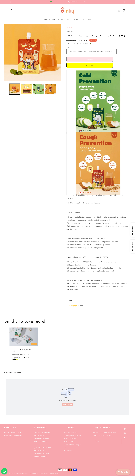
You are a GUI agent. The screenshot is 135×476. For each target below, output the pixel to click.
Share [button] (70, 301)
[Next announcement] (124, 2)
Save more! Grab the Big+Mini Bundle (22, 350)
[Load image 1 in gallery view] (14, 89)
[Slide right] (59, 89)
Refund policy (34, 473)
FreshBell (70, 27)
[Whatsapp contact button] (4, 471)
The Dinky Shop (13, 473)
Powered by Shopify (22, 473)
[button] (11, 10)
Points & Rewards (70, 438)
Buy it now (90, 65)
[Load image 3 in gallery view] (26, 89)
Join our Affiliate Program (73, 444)
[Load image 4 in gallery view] (38, 89)
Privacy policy (44, 473)
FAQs (65, 447)
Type (67, 47)
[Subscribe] (119, 441)
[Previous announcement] (10, 2)
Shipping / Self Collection (72, 435)
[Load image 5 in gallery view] (50, 89)
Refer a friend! (69, 441)
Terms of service (54, 473)
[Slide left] (6, 89)
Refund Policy (68, 450)
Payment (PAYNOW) (70, 432)
